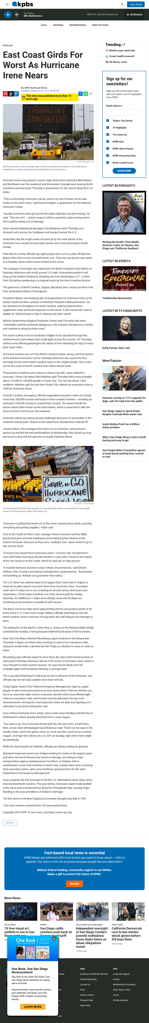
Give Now (136, 4)
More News (12, 898)
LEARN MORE (33, 1007)
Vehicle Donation (120, 1000)
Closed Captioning (88, 979)
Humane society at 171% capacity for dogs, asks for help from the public (124, 399)
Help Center (85, 1005)
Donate (74, 883)
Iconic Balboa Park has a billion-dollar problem (121, 426)
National (58, 25)
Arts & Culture (10, 925)
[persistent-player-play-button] (8, 14)
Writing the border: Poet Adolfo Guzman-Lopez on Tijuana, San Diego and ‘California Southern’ (120, 245)
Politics (43, 925)
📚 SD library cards (116, 62)
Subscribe (124, 170)
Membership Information (124, 984)
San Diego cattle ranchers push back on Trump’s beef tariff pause (56, 934)
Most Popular (111, 360)
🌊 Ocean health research (119, 56)
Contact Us (85, 984)
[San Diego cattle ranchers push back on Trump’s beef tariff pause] (56, 911)
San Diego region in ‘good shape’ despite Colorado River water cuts (122, 412)
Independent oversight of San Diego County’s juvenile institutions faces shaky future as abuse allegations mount (92, 937)
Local (44, 25)
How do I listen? (87, 995)
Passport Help (86, 1000)
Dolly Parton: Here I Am (116, 348)
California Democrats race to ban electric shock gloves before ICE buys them (127, 934)
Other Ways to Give (121, 990)
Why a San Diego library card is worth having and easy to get (124, 439)
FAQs (82, 990)
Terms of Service (54, 1016)
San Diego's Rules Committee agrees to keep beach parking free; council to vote (124, 453)
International (78, 25)
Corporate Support (121, 974)
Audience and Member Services (94, 974)
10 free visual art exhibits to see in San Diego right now (19, 932)
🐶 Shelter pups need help (120, 50)
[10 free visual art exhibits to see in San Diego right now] (20, 911)
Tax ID (116, 995)
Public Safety (117, 925)
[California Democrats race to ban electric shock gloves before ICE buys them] (128, 911)
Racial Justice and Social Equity (89, 925)
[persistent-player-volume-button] (16, 14)
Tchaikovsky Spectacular (117, 298)
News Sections (100, 25)
